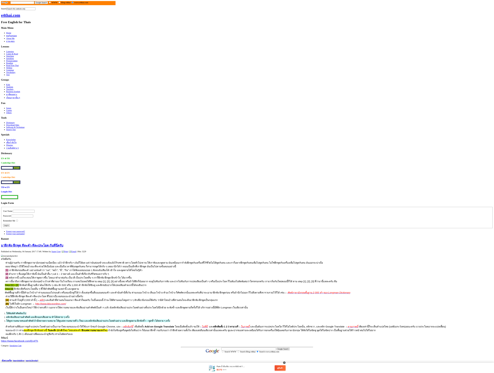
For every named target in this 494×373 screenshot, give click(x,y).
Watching (10, 56)
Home (8, 33)
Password (7, 216)
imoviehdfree (18, 360)
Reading (9, 63)
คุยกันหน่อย (11, 36)
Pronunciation (11, 61)
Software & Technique (15, 127)
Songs (8, 108)
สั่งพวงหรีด (7, 360)
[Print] (65, 251)
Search (4, 9)
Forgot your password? (15, 231)
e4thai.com (10, 15)
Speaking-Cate (15, 346)
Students (9, 87)
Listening (10, 51)
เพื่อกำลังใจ (11, 142)
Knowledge (11, 140)
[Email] (72, 251)
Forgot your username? (15, 234)
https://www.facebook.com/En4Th (19, 341)
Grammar (10, 70)
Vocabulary (10, 72)
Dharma (9, 145)
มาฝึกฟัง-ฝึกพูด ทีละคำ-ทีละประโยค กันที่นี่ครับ (32, 245)
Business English (13, 92)
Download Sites (12, 125)
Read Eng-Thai (12, 65)
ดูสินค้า (280, 368)
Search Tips (11, 129)
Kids (8, 85)
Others (9, 113)
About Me (10, 38)
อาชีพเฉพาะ (11, 94)
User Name (7, 211)
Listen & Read (12, 54)
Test (8, 75)
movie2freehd (32, 360)
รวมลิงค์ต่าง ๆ (12, 148)
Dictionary (10, 123)
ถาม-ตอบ (10, 41)
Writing (9, 68)
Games (9, 110)
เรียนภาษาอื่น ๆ (13, 98)
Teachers (9, 89)
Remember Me (9, 221)
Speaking (10, 58)
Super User (56, 251)
